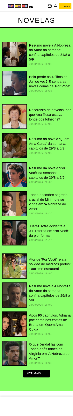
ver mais (34, 373)
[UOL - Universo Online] (31, 7)
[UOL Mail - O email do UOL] (49, 6)
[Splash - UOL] (18, 6)
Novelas (36, 20)
